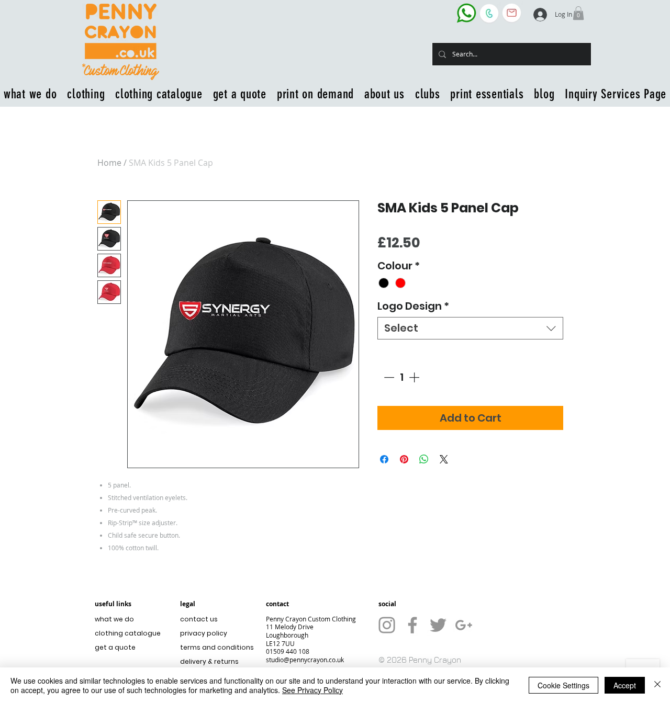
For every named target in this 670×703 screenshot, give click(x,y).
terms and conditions (214, 647)
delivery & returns (209, 661)
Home (109, 162)
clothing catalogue (128, 633)
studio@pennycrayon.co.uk (305, 659)
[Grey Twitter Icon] (438, 625)
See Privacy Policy (312, 690)
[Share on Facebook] (384, 459)
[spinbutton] (401, 377)
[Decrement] (388, 377)
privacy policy (203, 633)
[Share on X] (444, 459)
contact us (199, 619)
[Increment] (415, 377)
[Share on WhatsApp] (424, 459)
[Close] (657, 685)
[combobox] (470, 328)
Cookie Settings (563, 685)
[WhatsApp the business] (466, 13)
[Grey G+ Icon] (464, 625)
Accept (624, 685)
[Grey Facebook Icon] (412, 625)
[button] (578, 13)
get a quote (115, 647)
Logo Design (413, 306)
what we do (114, 619)
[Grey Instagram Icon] (387, 625)
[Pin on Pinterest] (404, 459)
